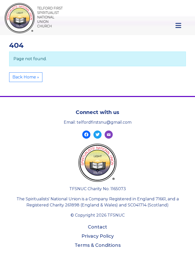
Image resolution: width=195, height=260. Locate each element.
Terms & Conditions (98, 245)
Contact (97, 227)
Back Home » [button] (25, 77)
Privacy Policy (98, 236)
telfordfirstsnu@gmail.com (104, 122)
